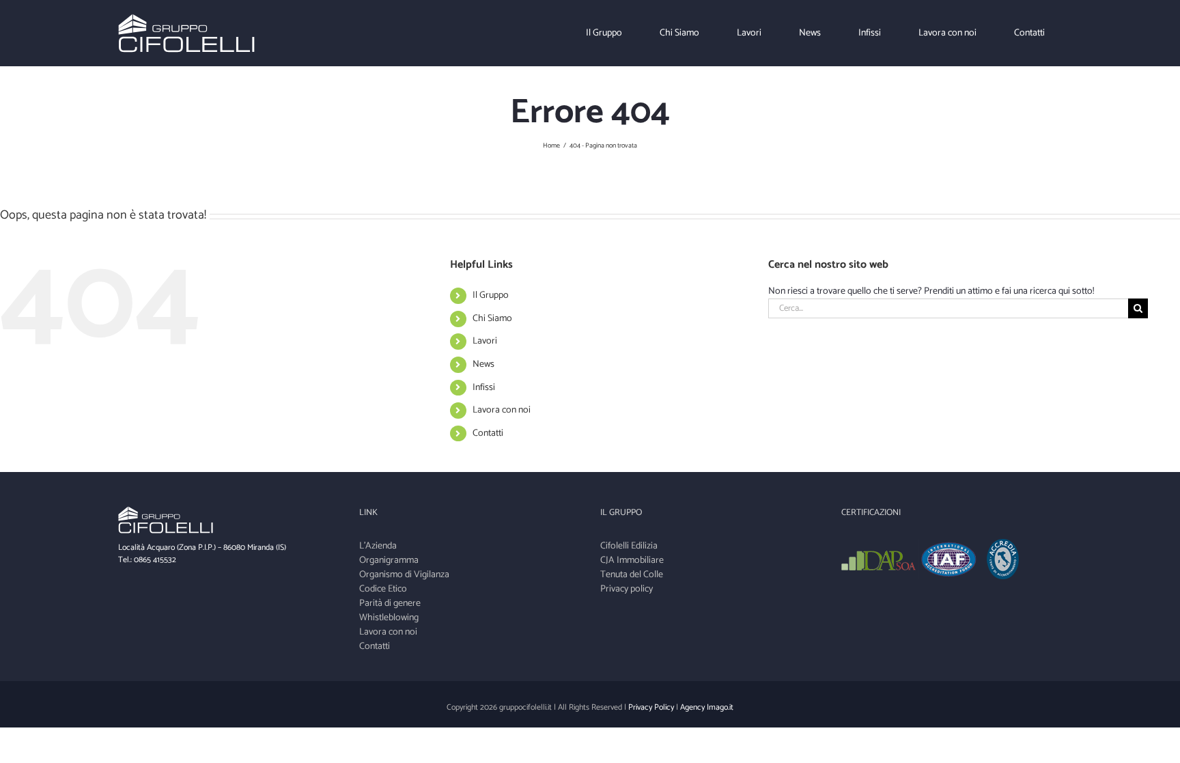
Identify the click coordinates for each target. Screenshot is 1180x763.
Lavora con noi (502, 410)
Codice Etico (383, 589)
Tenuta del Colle (631, 575)
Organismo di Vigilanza (404, 575)
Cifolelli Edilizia (629, 546)
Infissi (484, 388)
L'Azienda (378, 546)
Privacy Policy (651, 707)
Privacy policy (626, 589)
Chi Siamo (492, 319)
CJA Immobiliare (632, 560)
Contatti (488, 433)
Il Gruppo (491, 295)
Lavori (485, 341)
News (483, 364)
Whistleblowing (389, 618)
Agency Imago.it (706, 707)
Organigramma (389, 560)
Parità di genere (390, 603)
